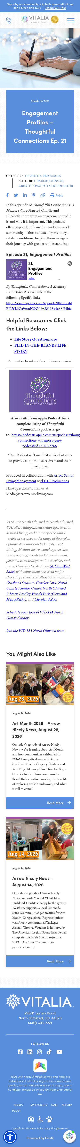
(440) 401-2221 (40, 1022)
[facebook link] (20, 1052)
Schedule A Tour (55, 8)
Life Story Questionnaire (35, 339)
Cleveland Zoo (45, 599)
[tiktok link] (49, 1052)
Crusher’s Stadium (20, 582)
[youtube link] (59, 1052)
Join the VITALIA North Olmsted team (35, 630)
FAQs (54, 1105)
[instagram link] (39, 1052)
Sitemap (67, 1105)
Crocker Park (46, 582)
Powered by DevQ (40, 1138)
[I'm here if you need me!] (69, 1136)
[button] (10, 1137)
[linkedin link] (29, 1052)
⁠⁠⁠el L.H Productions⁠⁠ (54, 480)
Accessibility (38, 1105)
